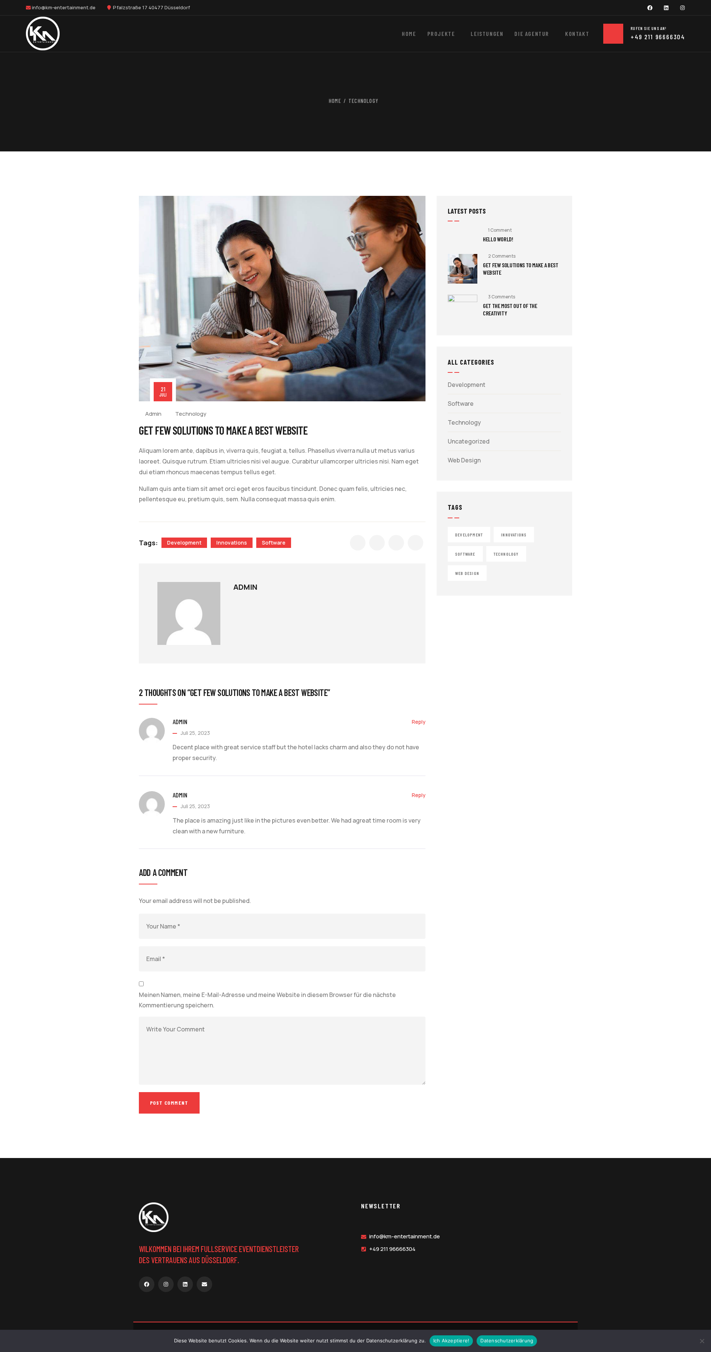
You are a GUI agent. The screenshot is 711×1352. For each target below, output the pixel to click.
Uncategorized (469, 441)
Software (274, 542)
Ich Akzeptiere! (451, 1340)
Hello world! (498, 238)
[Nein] (701, 1341)
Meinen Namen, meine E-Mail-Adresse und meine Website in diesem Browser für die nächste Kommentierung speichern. (267, 1000)
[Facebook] (649, 7)
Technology (363, 100)
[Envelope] (204, 1284)
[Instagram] (682, 7)
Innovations (231, 542)
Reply (418, 721)
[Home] (43, 33)
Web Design (464, 460)
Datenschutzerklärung (506, 1340)
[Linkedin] (666, 7)
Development (184, 542)
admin (153, 414)
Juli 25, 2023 (195, 732)
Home (335, 100)
